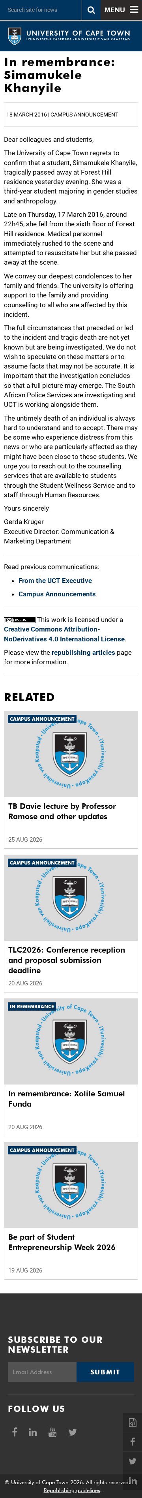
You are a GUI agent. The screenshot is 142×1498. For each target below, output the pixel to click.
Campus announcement (42, 719)
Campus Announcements (57, 594)
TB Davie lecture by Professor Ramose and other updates (62, 811)
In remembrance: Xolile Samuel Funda (66, 1099)
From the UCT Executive (55, 581)
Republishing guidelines (72, 1490)
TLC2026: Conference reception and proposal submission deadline (66, 960)
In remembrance (32, 1006)
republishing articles (83, 652)
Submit (105, 1372)
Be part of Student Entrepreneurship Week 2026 (62, 1242)
